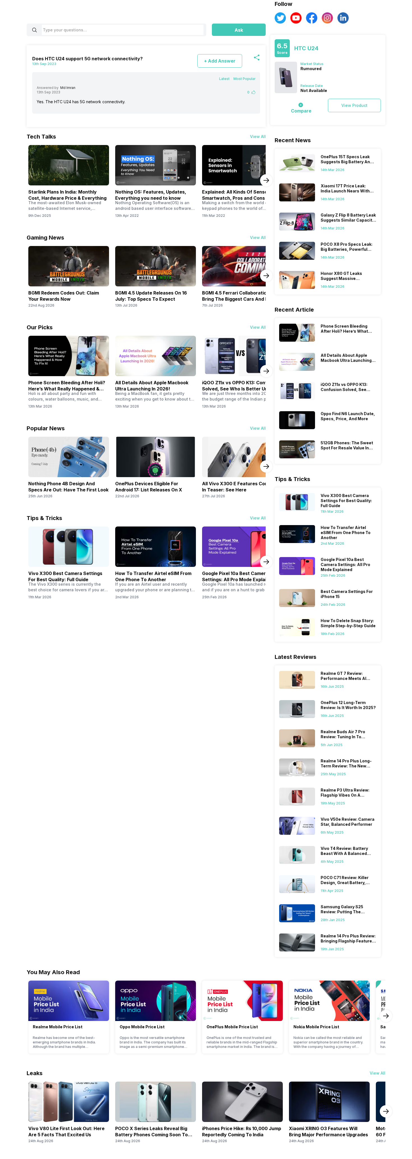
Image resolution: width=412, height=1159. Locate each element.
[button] (239, 30)
